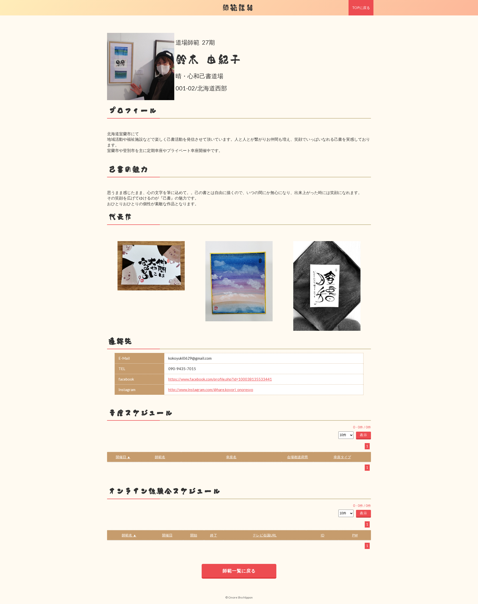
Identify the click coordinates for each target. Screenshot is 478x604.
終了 (213, 535)
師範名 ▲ (129, 535)
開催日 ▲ (123, 457)
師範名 (160, 457)
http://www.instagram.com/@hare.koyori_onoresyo (210, 389)
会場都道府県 (297, 457)
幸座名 (231, 457)
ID (322, 535)
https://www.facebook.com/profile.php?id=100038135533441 (220, 379)
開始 (193, 535)
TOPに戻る (361, 7)
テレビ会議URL (265, 535)
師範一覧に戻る (239, 570)
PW (355, 535)
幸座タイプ (342, 457)
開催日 (167, 535)
